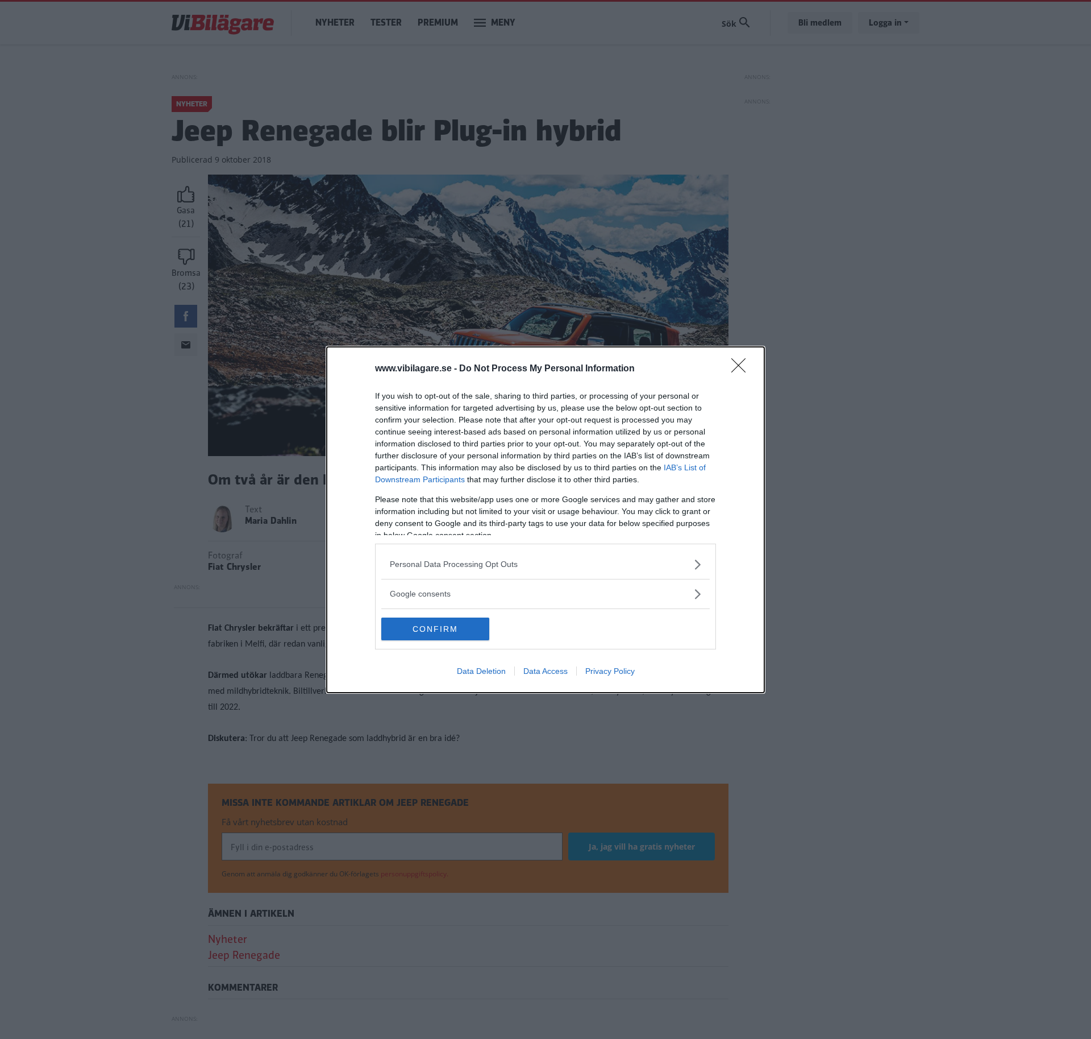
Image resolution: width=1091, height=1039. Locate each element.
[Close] (742, 369)
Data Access (545, 671)
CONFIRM (435, 629)
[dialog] (545, 520)
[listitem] (545, 564)
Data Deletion (481, 671)
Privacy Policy (610, 671)
